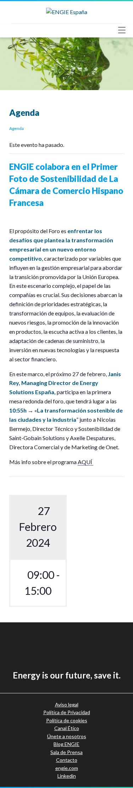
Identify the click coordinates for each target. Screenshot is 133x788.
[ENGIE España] (66, 11)
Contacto (66, 760)
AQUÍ (85, 461)
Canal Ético (66, 728)
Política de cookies (66, 720)
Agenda (16, 128)
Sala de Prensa (66, 752)
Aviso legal (66, 704)
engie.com (66, 768)
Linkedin (66, 776)
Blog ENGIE (66, 744)
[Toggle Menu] (123, 30)
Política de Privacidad (66, 712)
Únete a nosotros (66, 736)
